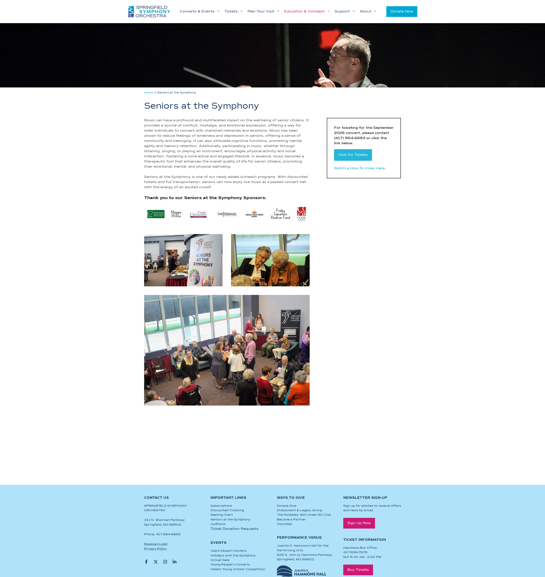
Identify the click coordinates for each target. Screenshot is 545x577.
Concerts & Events (197, 11)
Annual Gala (220, 560)
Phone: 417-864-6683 (162, 534)
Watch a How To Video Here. (360, 168)
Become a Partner (291, 519)
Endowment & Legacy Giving (299, 510)
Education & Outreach (304, 11)
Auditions (218, 524)
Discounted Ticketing (227, 510)
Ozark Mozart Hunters (228, 550)
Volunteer (285, 524)
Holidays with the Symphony (233, 555)
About (365, 11)
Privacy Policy (155, 548)
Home (148, 92)
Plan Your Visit (261, 11)
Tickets (231, 11)
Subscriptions (221, 505)
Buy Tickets (358, 570)
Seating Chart (222, 514)
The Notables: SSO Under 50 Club (304, 514)
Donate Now (401, 11)
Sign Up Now (359, 523)
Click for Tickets (353, 155)
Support (342, 11)
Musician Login (156, 543)
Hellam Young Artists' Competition (238, 569)
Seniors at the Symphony (230, 519)
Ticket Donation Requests (234, 529)
